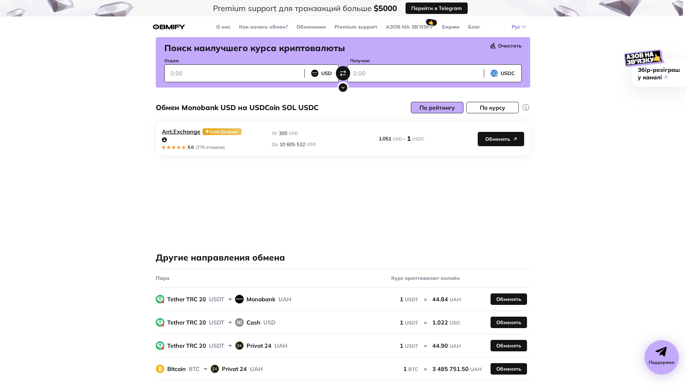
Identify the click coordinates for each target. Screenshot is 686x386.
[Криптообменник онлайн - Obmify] (169, 27)
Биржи (450, 27)
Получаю (360, 60)
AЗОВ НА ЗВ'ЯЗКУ (409, 27)
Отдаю (171, 60)
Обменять (497, 139)
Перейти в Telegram (436, 8)
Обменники (311, 27)
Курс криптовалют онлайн (425, 278)
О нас (223, 27)
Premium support (355, 27)
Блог (474, 27)
